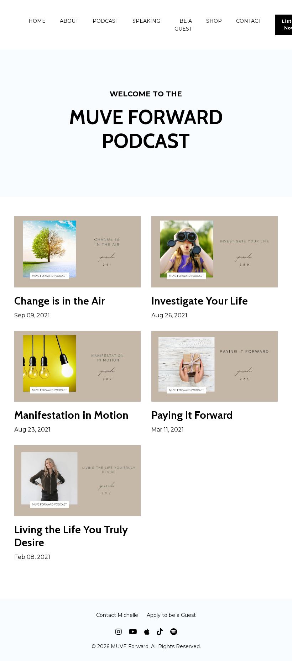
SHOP (214, 21)
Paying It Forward (192, 415)
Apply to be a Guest (171, 615)
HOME (37, 21)
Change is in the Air (59, 301)
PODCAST (105, 21)
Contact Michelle (117, 615)
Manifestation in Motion (71, 415)
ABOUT (69, 21)
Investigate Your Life (199, 301)
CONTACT (248, 21)
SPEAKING (146, 21)
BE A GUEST (183, 25)
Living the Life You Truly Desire (71, 536)
